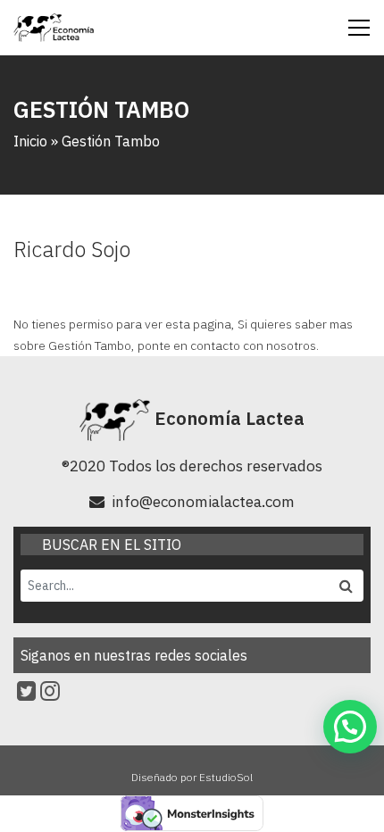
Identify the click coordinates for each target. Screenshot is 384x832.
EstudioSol (226, 777)
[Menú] (359, 28)
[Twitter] (27, 691)
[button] (350, 726)
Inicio (30, 141)
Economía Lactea (227, 418)
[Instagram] (50, 691)
